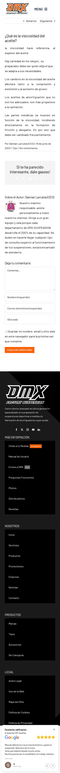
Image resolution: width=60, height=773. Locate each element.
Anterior (31, 21)
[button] (54, 729)
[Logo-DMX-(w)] (27, 386)
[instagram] (27, 429)
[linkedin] (39, 429)
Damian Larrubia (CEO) (21, 143)
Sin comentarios (28, 148)
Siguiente (46, 21)
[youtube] (33, 429)
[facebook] (16, 429)
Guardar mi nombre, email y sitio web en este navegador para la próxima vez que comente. (30, 336)
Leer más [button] (8, 758)
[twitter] (22, 429)
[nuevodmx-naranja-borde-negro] (17, 3)
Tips (14, 148)
